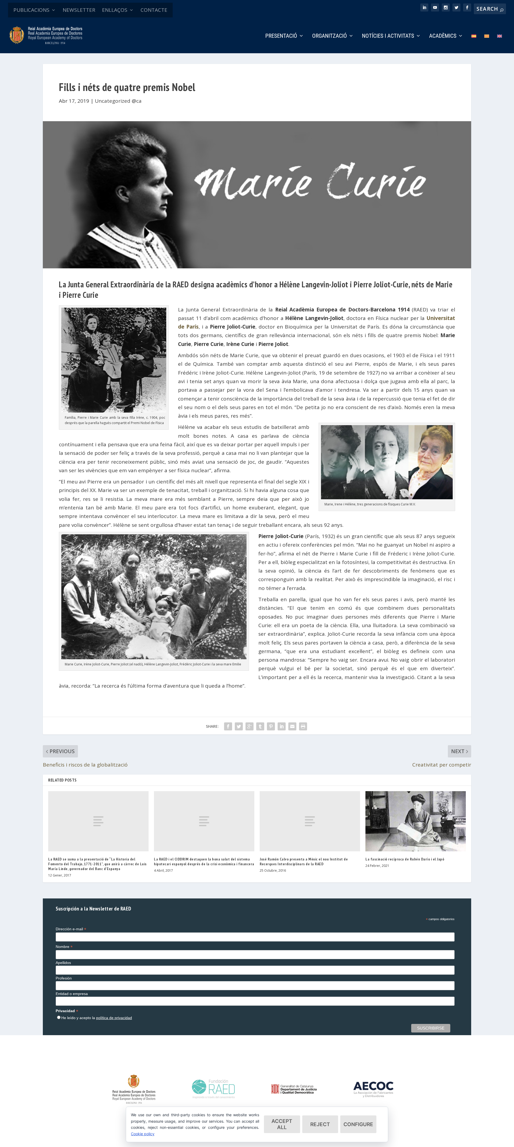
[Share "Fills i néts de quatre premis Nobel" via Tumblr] (260, 726)
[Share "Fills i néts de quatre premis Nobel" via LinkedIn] (281, 726)
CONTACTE (154, 9)
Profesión (64, 978)
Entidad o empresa (72, 994)
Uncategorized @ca (118, 100)
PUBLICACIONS (31, 9)
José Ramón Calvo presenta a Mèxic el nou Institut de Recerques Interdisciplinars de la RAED (304, 861)
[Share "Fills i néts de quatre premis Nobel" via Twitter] (238, 726)
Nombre (64, 946)
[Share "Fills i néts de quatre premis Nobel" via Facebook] (228, 726)
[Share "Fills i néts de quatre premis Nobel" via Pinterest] (271, 726)
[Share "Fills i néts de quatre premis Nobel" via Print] (303, 726)
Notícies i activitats (388, 36)
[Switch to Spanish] (473, 43)
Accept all (281, 1124)
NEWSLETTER (79, 9)
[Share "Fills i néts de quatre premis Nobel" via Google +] (249, 726)
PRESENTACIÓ (281, 36)
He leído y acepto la (96, 1018)
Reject (320, 1124)
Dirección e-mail (71, 929)
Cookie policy (142, 1133)
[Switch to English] (499, 43)
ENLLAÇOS (114, 9)
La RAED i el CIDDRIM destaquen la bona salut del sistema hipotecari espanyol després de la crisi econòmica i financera (204, 861)
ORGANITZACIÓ (329, 36)
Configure (358, 1124)
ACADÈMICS (442, 36)
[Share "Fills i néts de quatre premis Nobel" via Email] (292, 726)
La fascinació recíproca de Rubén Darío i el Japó (404, 859)
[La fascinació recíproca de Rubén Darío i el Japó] (415, 821)
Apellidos (63, 963)
